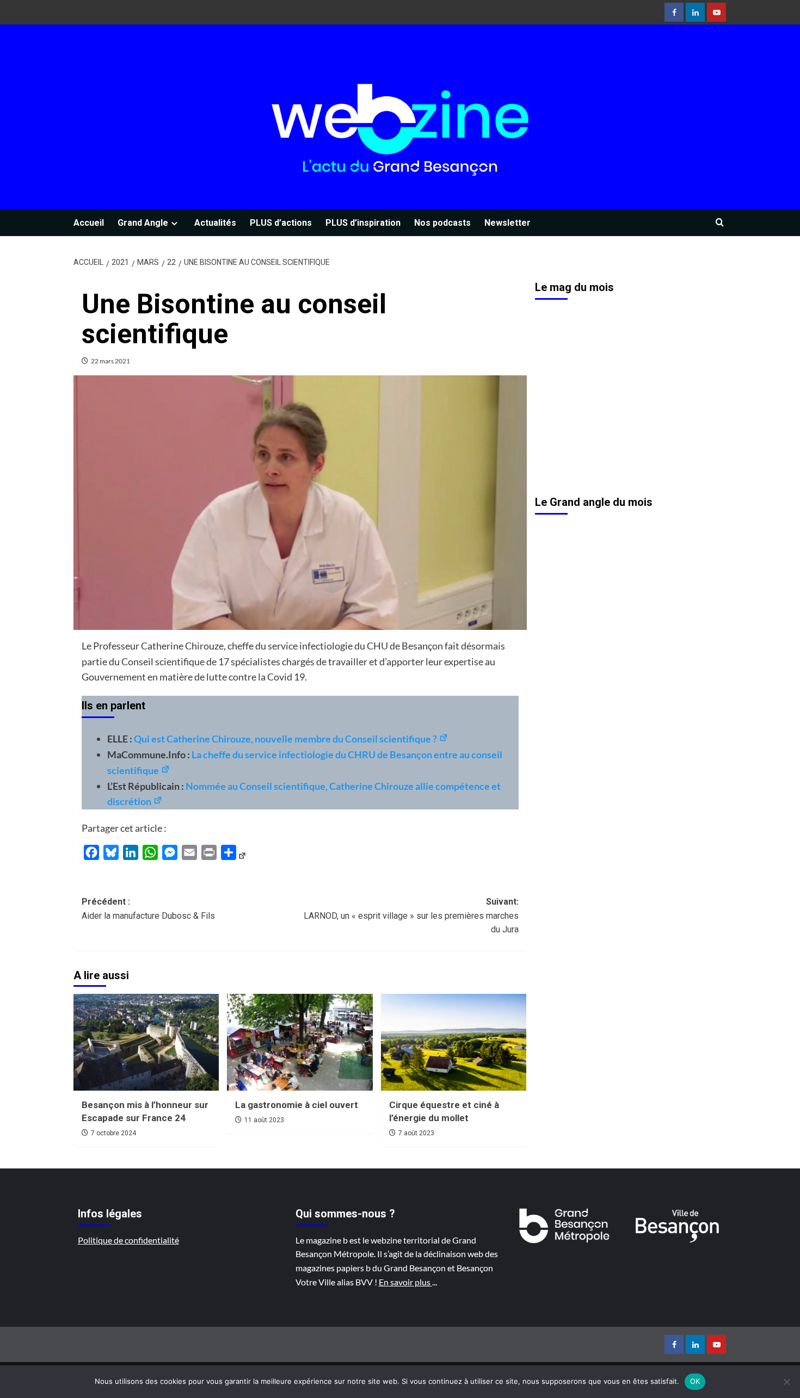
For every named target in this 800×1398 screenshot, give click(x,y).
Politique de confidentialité (128, 1240)
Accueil (88, 223)
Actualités (215, 223)
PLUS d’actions (281, 223)
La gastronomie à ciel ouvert (296, 1104)
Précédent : (148, 908)
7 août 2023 (416, 1133)
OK (695, 1381)
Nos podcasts (442, 223)
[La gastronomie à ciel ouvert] (299, 1042)
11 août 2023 (264, 1120)
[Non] (786, 1381)
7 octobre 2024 (113, 1133)
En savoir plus (405, 1282)
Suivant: (411, 915)
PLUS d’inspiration (363, 223)
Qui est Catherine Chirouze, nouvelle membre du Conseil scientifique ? (286, 739)
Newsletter (507, 223)
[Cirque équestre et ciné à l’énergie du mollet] (453, 1042)
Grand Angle (143, 223)
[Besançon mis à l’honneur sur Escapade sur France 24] (146, 1042)
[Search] (720, 222)
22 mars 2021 (110, 361)
